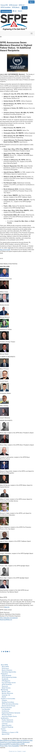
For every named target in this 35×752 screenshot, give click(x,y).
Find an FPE (4, 5)
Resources (5, 686)
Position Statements (7, 720)
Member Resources (7, 693)
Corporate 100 (6, 695)
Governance (5, 668)
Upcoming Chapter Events (9, 716)
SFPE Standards (6, 675)
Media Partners (6, 688)
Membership (4, 690)
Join (15, 11)
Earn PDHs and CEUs (20, 740)
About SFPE (4, 665)
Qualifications (5, 718)
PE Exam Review (6, 714)
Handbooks (5, 679)
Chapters (4, 700)
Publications (4, 674)
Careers (3, 729)
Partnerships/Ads (6, 11)
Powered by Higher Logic (17, 751)
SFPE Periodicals (7, 684)
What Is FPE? (6, 734)
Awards (4, 697)
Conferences (5, 711)
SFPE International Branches (10, 704)
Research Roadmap (7, 727)
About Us (4, 654)
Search (20, 11)
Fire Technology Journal (9, 682)
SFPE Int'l (21, 5)
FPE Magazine (6, 681)
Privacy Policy (4, 746)
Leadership (19, 742)
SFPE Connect (13, 5)
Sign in (31, 2)
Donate (25, 8)
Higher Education (7, 725)
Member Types (6, 691)
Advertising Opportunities (9, 672)
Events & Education (6, 707)
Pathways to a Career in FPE (10, 732)
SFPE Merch (15, 7)
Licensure (4, 723)
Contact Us (3, 636)
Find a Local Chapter (10, 742)
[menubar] (17, 8)
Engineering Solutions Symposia (11, 713)
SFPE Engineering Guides (9, 677)
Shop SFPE (3, 740)
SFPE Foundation (6, 7)
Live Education (6, 709)
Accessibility (15, 746)
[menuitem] (4, 4)
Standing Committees (8, 702)
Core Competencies (7, 722)
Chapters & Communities (8, 698)
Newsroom (5, 658)
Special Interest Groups (8, 706)
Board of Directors (7, 670)
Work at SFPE (20, 744)
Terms (10, 746)
